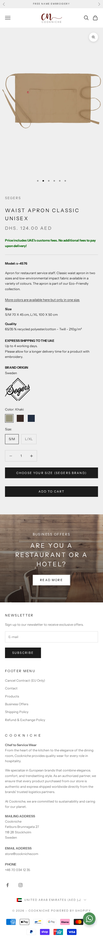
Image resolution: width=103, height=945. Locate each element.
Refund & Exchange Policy (25, 720)
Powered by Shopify (71, 910)
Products (12, 696)
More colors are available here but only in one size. (42, 300)
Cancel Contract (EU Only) (25, 680)
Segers (13, 198)
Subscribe (23, 653)
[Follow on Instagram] (20, 885)
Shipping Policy (16, 712)
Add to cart (51, 491)
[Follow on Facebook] (7, 885)
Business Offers (16, 704)
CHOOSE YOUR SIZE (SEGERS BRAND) (51, 473)
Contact (11, 688)
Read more (51, 580)
